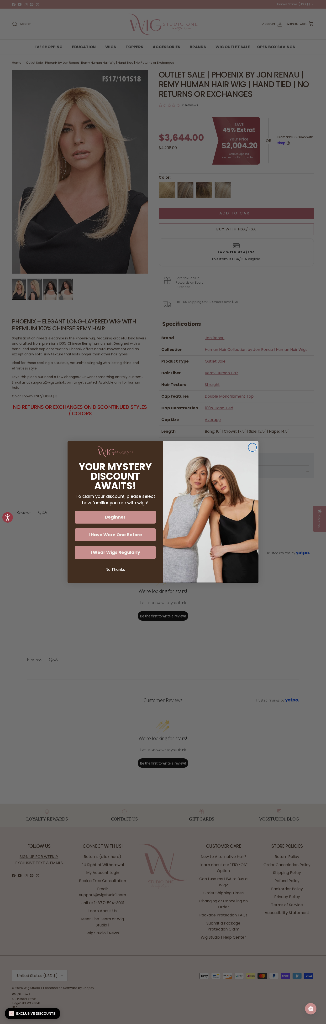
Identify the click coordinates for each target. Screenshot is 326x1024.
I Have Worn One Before (115, 535)
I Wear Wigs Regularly (115, 552)
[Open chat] (310, 1008)
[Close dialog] (252, 447)
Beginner (115, 517)
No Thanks (115, 569)
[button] (32, 1013)
